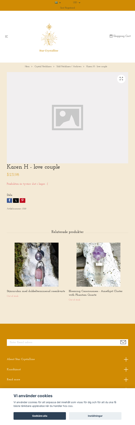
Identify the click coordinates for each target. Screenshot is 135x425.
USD (75, 2)
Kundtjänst (14, 369)
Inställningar (95, 415)
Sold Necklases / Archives (69, 66)
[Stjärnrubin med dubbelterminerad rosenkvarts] (36, 265)
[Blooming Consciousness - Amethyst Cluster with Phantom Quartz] (98, 265)
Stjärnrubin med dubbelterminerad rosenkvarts (36, 291)
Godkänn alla (39, 415)
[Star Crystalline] (59, 37)
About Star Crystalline (21, 359)
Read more (13, 379)
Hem (27, 66)
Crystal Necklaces (43, 66)
